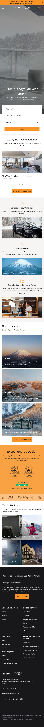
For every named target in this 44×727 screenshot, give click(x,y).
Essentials (26, 612)
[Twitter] (10, 699)
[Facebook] (3, 699)
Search (22, 129)
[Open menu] (3, 7)
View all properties (22, 191)
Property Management (31, 646)
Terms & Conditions (17, 719)
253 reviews (28, 488)
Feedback (5, 648)
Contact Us (6, 644)
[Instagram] (6, 699)
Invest (4, 667)
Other (25, 623)
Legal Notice (5, 719)
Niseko (4, 612)
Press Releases (28, 658)
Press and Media (29, 654)
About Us (26, 643)
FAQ (24, 631)
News (4, 655)
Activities (26, 615)
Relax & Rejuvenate (30, 619)
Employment (6, 659)
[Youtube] (14, 699)
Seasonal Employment (9, 663)
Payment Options (8, 652)
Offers (4, 640)
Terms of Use (13, 589)
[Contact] (17, 699)
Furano (4, 619)
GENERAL (6, 636)
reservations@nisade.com (11, 693)
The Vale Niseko (10, 176)
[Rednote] (22, 699)
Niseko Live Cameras (30, 650)
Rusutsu (4, 615)
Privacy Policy (23, 589)
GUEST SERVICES (31, 608)
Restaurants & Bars (29, 627)
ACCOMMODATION (10, 608)
